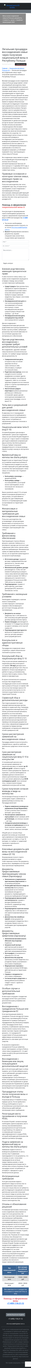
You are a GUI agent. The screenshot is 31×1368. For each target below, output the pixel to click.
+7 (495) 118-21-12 (15, 1303)
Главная (4, 68)
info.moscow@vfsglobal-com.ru (15, 1324)
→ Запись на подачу (21, 64)
